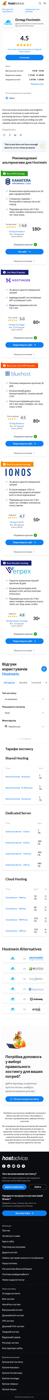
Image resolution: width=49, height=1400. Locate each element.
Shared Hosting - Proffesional (19, 788)
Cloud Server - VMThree (16, 920)
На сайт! (22, 251)
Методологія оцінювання (7, 10)
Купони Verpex (9, 1389)
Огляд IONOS (17, 522)
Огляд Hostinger (17, 324)
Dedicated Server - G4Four (18, 865)
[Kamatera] (18, 181)
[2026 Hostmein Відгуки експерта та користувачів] (4, 135)
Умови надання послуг (13, 1279)
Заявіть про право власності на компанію (22, 1257)
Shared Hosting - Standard (18, 777)
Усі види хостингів (11, 1293)
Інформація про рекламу (32, 10)
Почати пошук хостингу (26, 1099)
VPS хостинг (8, 1320)
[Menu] (44, 3)
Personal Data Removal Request (17, 1268)
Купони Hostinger (10, 1378)
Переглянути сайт (22, 345)
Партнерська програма (13, 1247)
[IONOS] (18, 472)
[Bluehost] (18, 373)
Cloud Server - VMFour (16, 931)
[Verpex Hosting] (18, 571)
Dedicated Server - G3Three (18, 854)
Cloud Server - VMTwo (16, 909)
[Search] (40, 3)
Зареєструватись (14, 1187)
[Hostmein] (8, 23)
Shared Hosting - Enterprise (18, 799)
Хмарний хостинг (10, 1331)
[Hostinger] (18, 280)
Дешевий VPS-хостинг (13, 1326)
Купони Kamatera (10, 1367)
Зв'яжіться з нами (11, 1236)
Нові (7, 713)
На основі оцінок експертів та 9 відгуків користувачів (24, 50)
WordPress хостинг (11, 1304)
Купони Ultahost (10, 1383)
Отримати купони (25, 244)
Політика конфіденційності (15, 1274)
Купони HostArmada (12, 1373)
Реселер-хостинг (10, 1342)
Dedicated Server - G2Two (18, 843)
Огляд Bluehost (16, 423)
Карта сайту (8, 1241)
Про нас (6, 1230)
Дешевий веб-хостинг (13, 1315)
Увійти (37, 1187)
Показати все (37, 84)
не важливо (11, 699)
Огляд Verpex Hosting (16, 620)
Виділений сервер (11, 1337)
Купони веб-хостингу (12, 1362)
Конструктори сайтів (12, 1348)
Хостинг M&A (23, 1213)
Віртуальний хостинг (12, 1310)
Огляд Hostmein (27, 20)
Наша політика (9, 1263)
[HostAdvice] (13, 3)
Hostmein (25, 57)
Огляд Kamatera (17, 231)
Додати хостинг (10, 1252)
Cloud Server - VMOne (16, 897)
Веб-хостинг (8, 1299)
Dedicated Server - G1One (18, 831)
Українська (14, 726)
